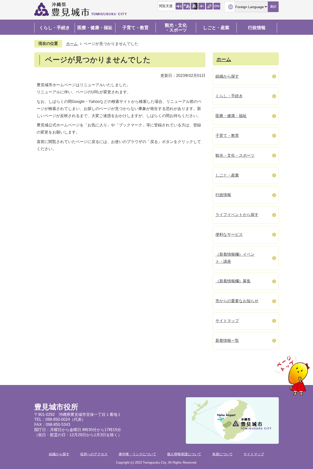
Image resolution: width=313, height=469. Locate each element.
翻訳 (273, 6)
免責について (222, 454)
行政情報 (257, 27)
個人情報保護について (184, 454)
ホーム (72, 44)
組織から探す (59, 454)
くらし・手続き (54, 27)
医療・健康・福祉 (94, 27)
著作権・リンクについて (137, 454)
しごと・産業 (216, 27)
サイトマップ (254, 454)
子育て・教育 (135, 27)
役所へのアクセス (94, 454)
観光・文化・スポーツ (176, 28)
